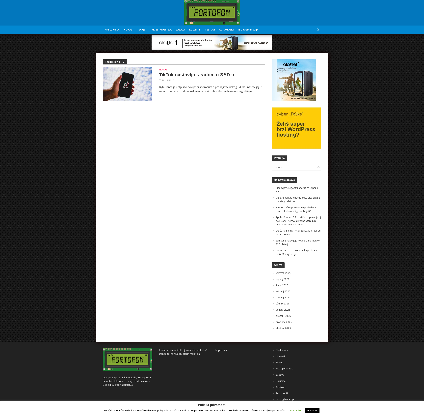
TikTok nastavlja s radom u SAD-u (196, 74)
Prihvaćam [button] (312, 410)
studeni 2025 (283, 328)
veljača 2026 (283, 309)
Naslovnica (112, 29)
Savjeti (143, 29)
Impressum (221, 350)
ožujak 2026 (283, 303)
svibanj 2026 (283, 291)
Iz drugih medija (248, 29)
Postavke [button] (295, 410)
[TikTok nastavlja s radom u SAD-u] (127, 84)
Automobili (226, 29)
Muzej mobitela (162, 29)
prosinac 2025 (284, 322)
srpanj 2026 (283, 279)
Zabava (180, 29)
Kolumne (195, 29)
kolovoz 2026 (283, 272)
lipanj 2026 (282, 285)
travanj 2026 (283, 297)
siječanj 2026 (283, 315)
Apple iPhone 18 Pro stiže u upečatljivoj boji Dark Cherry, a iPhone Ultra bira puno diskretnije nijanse (298, 220)
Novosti (129, 29)
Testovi (210, 29)
